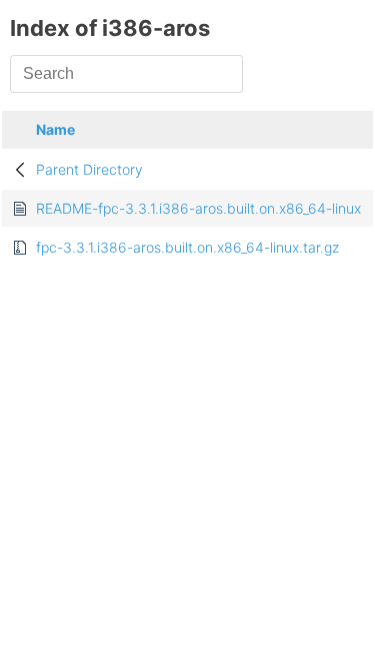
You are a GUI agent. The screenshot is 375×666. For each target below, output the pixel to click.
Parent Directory (89, 169)
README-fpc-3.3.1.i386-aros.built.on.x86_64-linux (198, 208)
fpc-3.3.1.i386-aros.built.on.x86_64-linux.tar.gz (187, 247)
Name (55, 129)
